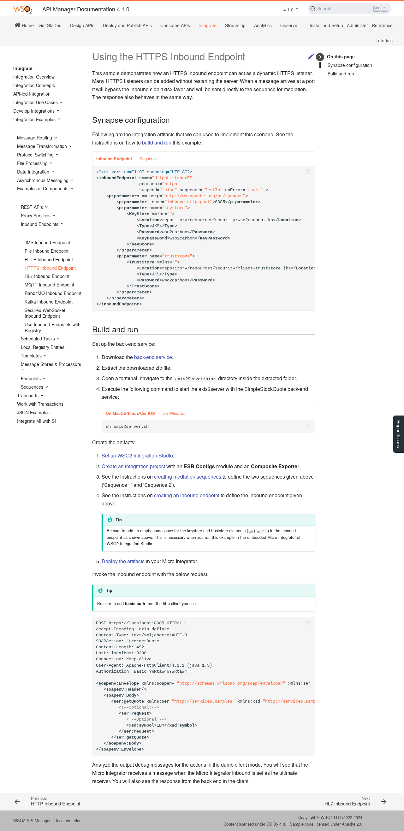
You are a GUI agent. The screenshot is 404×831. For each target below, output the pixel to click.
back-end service (153, 357)
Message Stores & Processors (51, 364)
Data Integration (33, 171)
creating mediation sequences (187, 476)
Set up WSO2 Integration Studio (137, 455)
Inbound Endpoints (40, 224)
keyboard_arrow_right (320, 57)
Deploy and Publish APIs (127, 25)
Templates (32, 355)
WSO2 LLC (331, 817)
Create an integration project (133, 466)
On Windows (174, 413)
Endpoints (31, 378)
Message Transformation (42, 146)
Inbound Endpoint (114, 159)
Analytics (263, 25)
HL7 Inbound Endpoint (47, 276)
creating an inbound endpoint (186, 495)
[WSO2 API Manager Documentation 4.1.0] (23, 9)
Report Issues (398, 434)
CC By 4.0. (276, 824)
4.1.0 (288, 9)
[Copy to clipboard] (308, 172)
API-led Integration (31, 94)
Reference (382, 25)
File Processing (33, 163)
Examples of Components (43, 188)
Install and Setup (326, 25)
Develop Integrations (34, 111)
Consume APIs (175, 25)
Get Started (50, 25)
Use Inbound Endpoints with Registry (52, 327)
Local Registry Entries (42, 347)
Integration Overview (34, 77)
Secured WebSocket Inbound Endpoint (45, 313)
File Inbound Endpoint (46, 251)
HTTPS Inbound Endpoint (50, 268)
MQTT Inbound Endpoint (49, 284)
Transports (28, 395)
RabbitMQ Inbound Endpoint (53, 293)
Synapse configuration (350, 65)
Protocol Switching (36, 154)
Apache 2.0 (352, 824)
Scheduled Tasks (38, 338)
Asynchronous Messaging (43, 180)
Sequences (33, 387)
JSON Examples (33, 412)
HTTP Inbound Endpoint (49, 259)
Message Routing (35, 137)
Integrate (208, 25)
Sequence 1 (150, 159)
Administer (357, 25)
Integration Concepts (34, 85)
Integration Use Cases (36, 102)
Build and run (341, 73)
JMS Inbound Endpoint (47, 242)
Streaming (235, 25)
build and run (156, 142)
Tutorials (384, 40)
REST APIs (32, 207)
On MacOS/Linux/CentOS (130, 413)
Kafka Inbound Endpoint (49, 301)
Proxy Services (36, 215)
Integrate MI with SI (36, 421)
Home (27, 25)
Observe (288, 25)
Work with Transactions (40, 404)
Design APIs (82, 25)
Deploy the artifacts (123, 561)
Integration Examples (35, 119)
